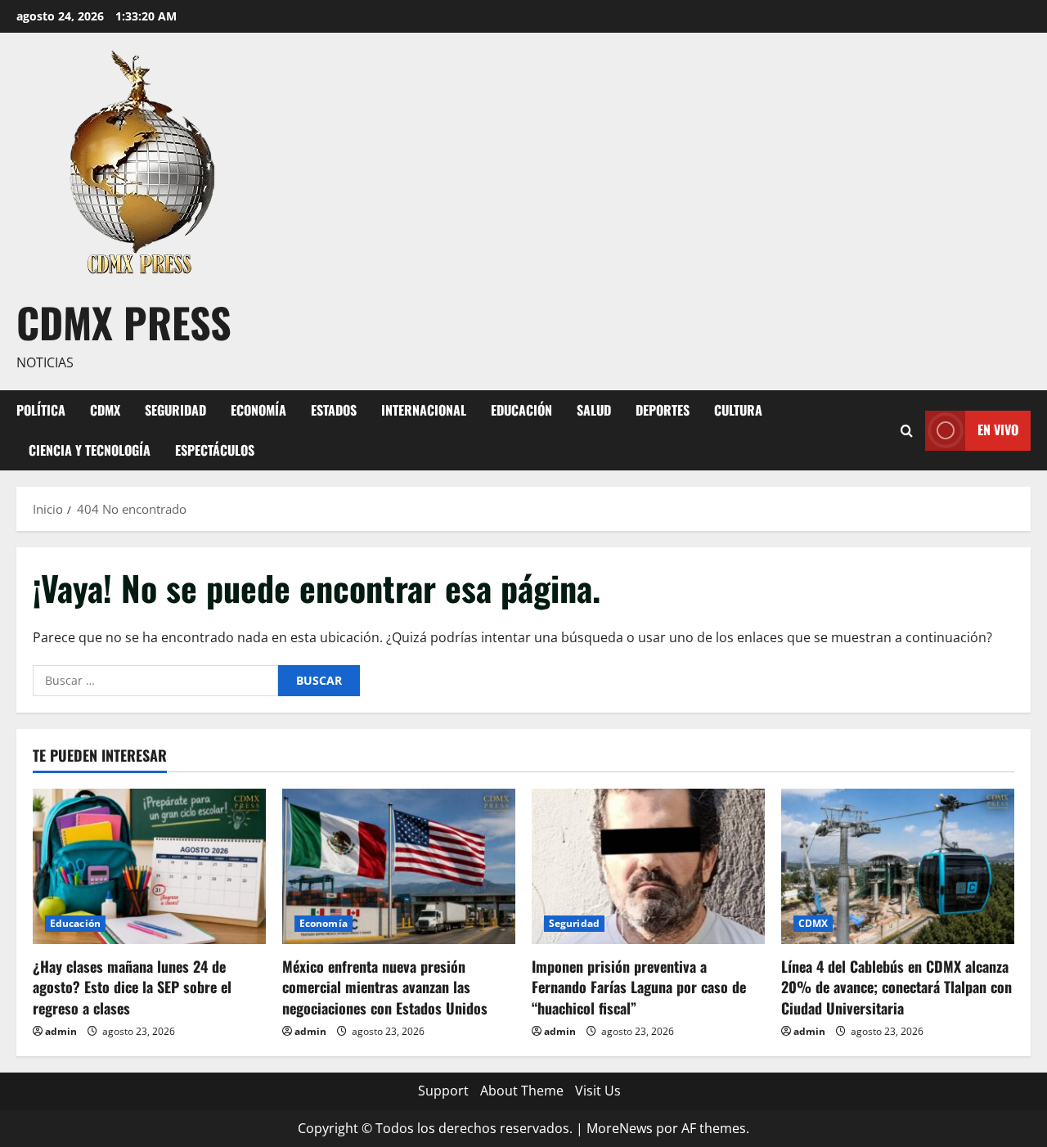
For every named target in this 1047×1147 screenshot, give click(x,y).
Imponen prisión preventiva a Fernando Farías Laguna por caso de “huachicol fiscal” (639, 987)
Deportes (663, 410)
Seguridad (175, 410)
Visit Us (598, 1091)
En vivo (997, 429)
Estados (334, 410)
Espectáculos (214, 450)
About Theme (522, 1091)
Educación (521, 410)
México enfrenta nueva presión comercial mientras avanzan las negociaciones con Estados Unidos (385, 987)
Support (443, 1091)
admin (61, 1031)
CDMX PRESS (123, 321)
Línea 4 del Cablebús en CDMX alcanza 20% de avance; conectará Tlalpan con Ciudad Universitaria (896, 987)
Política (40, 410)
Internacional (423, 410)
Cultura (738, 410)
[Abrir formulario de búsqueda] (907, 430)
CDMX (105, 410)
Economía (258, 410)
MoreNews (619, 1128)
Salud (594, 410)
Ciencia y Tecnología (90, 450)
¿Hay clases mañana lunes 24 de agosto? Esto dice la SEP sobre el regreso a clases (132, 987)
